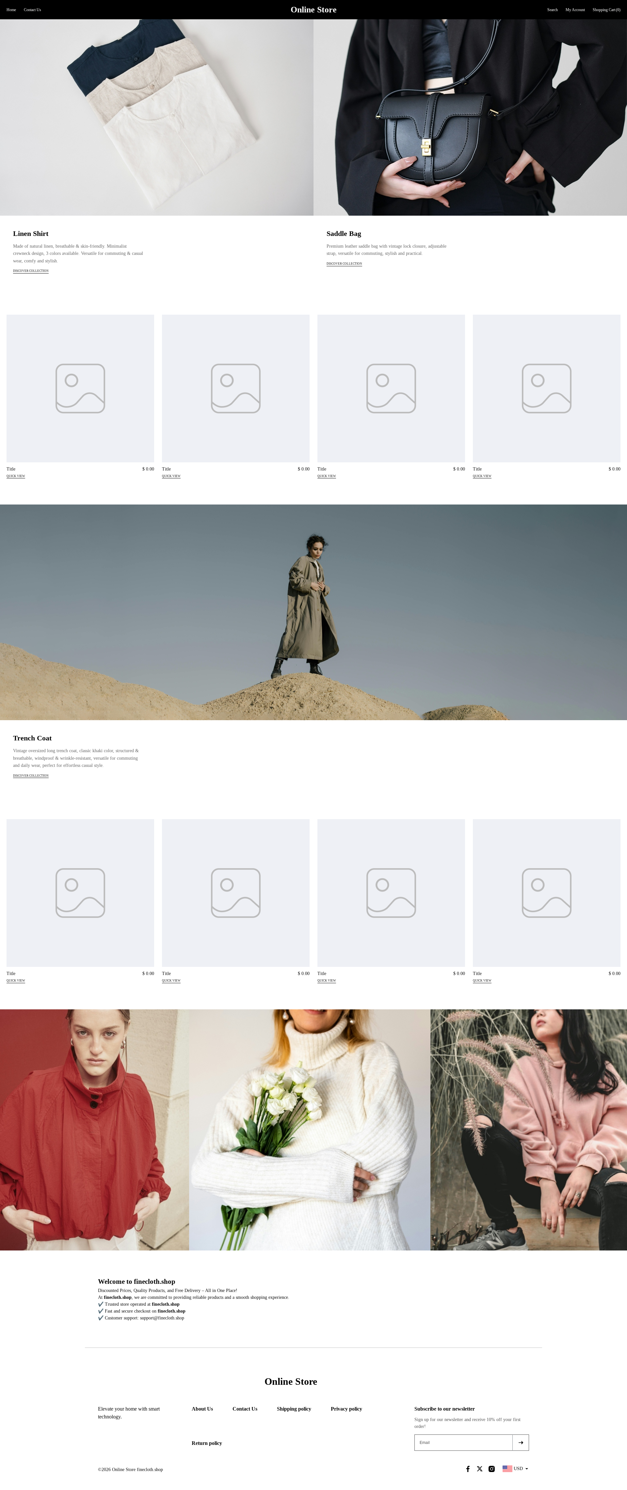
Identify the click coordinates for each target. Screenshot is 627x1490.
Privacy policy (346, 1409)
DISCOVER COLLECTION (31, 271)
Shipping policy (294, 1409)
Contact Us (32, 10)
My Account (575, 10)
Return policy (207, 1443)
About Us (202, 1409)
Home (11, 10)
